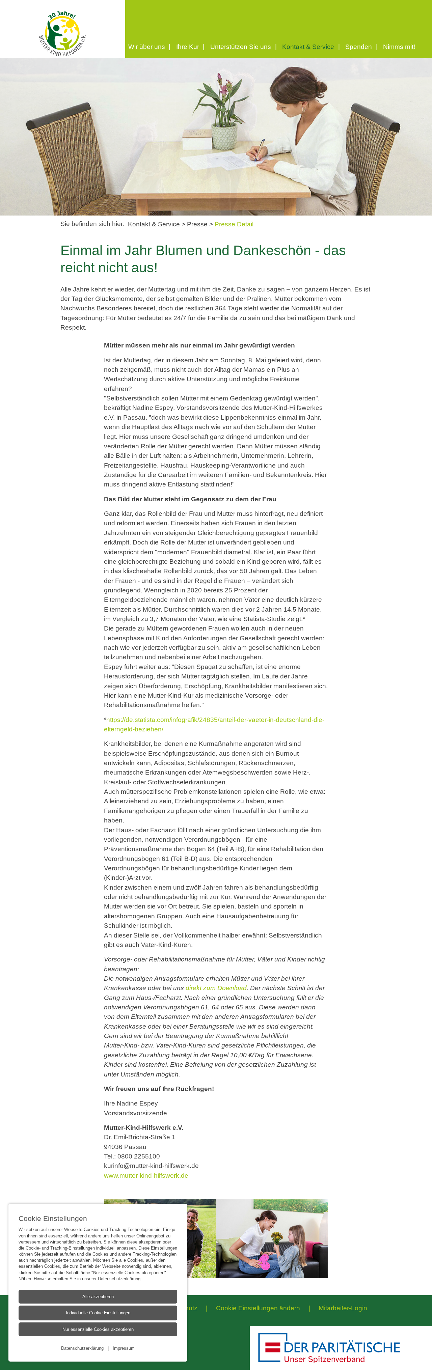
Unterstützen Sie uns (240, 46)
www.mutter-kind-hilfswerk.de (146, 1175)
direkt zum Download (216, 987)
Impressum (124, 1348)
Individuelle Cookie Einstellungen (97, 1312)
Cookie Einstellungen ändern (258, 1308)
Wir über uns (146, 46)
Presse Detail (234, 224)
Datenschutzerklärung (120, 1278)
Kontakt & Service (308, 46)
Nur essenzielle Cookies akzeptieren (97, 1329)
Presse (198, 224)
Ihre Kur (187, 46)
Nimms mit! (399, 46)
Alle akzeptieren (97, 1296)
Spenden (358, 46)
